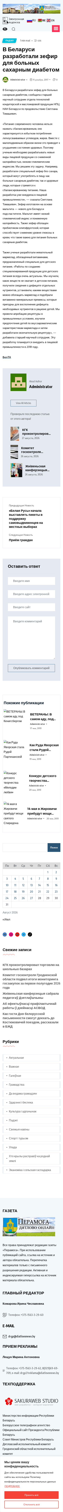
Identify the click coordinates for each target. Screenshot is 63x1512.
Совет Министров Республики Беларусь (28, 1439)
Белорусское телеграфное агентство (26, 1425)
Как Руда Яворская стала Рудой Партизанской (44, 747)
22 (47, 891)
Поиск (54, 847)
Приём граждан (21, 540)
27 (31, 898)
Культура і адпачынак (22, 1111)
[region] (31, 1484)
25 (15, 898)
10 (7, 885)
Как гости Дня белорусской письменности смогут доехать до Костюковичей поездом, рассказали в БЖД (30, 1020)
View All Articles (23, 403)
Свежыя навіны (19, 1129)
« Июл (6, 919)
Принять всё (31, 1494)
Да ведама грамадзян (23, 1093)
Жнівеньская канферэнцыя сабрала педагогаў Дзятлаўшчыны (37, 468)
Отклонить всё (31, 1504)
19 (23, 891)
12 (23, 885)
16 (56, 885)
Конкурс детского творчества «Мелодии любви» (43, 778)
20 (31, 891)
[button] (56, 28)
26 (23, 898)
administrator (17, 79)
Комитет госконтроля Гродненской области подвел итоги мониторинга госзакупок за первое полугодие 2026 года (36, 450)
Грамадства (16, 1084)
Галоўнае (15, 1075)
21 (39, 891)
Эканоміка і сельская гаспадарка (30, 1170)
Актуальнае (16, 1057)
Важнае (14, 1066)
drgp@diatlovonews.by (21, 1336)
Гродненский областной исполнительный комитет (29, 1451)
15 (48, 885)
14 (39, 885)
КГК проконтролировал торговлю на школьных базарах (37, 432)
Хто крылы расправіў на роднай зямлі (29, 1158)
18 (15, 891)
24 (7, 898)
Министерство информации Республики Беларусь (28, 1418)
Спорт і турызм (18, 1138)
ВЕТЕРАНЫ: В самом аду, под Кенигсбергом (42, 716)
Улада (13, 1147)
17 (7, 891)
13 (31, 885)
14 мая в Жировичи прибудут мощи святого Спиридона (42, 811)
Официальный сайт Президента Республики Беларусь (31, 1432)
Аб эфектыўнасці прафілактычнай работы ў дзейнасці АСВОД (29, 1005)
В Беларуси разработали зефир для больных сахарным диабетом (31, 59)
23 (56, 891)
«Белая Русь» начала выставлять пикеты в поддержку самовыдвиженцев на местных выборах (26, 518)
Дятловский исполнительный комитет (27, 1444)
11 (15, 885)
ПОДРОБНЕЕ (12, 1486)
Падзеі (13, 1120)
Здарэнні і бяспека (21, 1102)
